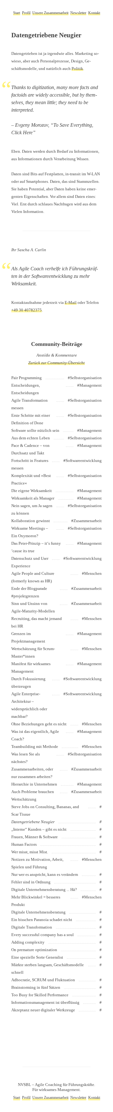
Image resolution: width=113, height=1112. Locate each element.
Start (16, 13)
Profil (26, 13)
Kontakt (94, 13)
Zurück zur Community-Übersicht (56, 362)
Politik (77, 68)
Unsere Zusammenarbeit (50, 13)
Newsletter (78, 13)
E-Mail (71, 302)
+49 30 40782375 (26, 310)
